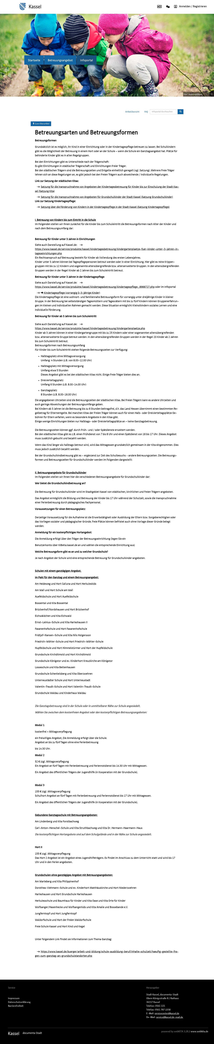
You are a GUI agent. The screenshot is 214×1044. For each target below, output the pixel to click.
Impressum (14, 998)
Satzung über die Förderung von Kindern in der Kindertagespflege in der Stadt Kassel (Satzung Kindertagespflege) (105, 207)
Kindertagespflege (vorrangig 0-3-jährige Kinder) (71, 293)
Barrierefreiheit (15, 1006)
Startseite (34, 60)
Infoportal (86, 60)
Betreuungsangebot (60, 60)
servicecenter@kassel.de (167, 1013)
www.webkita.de (199, 1031)
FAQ (146, 112)
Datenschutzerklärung (19, 1002)
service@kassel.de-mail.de (169, 1017)
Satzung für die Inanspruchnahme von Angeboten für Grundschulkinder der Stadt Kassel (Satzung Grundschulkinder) (107, 197)
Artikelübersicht (132, 112)
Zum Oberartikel (42, 124)
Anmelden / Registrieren (193, 6)
